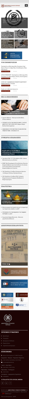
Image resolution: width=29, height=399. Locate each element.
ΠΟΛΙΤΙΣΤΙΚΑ (6, 186)
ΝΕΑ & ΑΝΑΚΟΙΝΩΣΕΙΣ (9, 97)
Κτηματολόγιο (6, 343)
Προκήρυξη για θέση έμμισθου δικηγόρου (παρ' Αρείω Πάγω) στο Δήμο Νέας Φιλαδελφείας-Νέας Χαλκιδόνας (14, 68)
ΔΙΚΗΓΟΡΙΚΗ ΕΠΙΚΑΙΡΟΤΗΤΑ (12, 225)
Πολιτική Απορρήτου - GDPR (8, 396)
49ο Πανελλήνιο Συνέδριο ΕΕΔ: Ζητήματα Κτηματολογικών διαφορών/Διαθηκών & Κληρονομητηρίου (12, 178)
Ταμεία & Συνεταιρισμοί (9, 345)
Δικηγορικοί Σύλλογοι (8, 340)
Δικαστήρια (6, 336)
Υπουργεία (5, 338)
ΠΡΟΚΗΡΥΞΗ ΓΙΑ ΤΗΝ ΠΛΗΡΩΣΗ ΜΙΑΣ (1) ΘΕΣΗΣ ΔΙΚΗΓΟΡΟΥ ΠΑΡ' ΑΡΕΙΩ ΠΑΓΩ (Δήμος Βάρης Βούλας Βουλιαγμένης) (14, 124)
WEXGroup (8, 393)
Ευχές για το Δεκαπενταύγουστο (9, 89)
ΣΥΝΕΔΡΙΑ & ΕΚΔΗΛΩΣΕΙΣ (11, 138)
